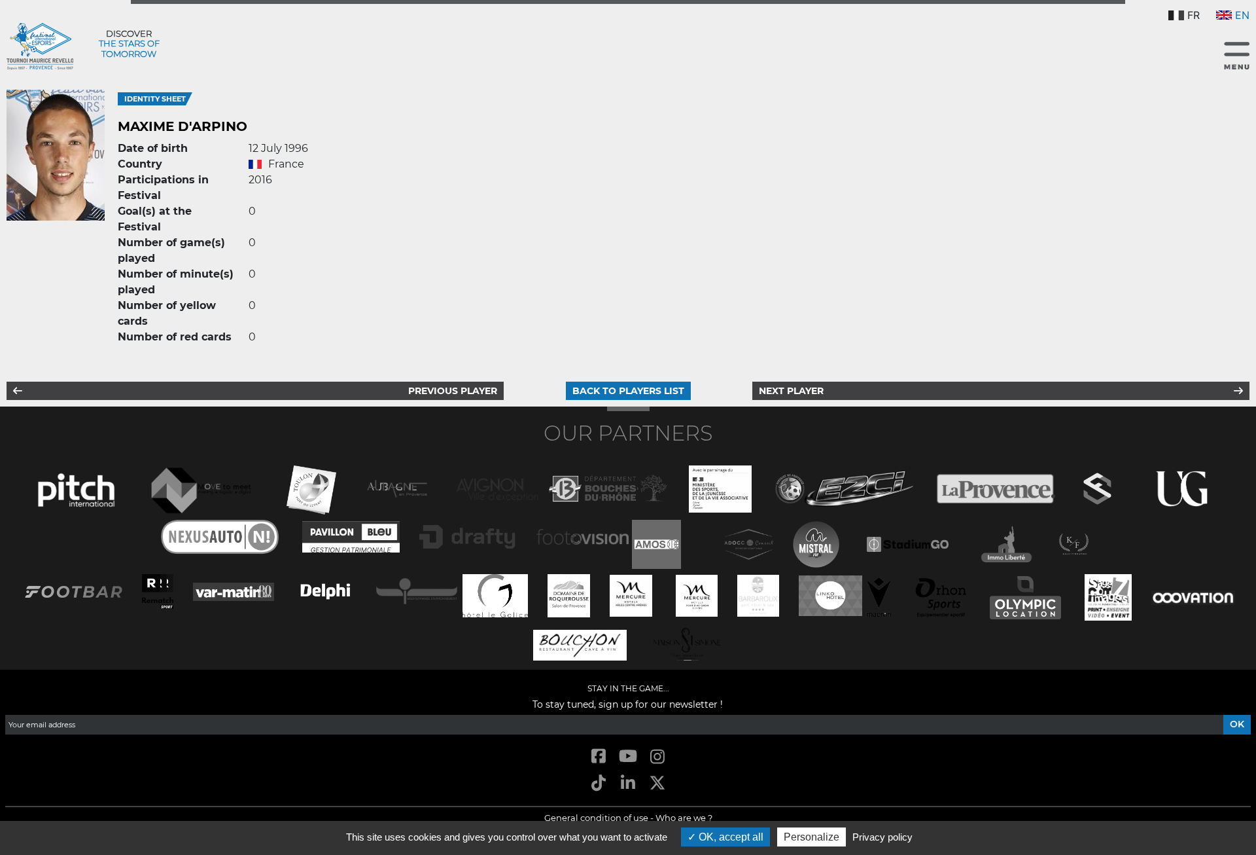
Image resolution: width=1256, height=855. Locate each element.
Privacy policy (882, 837)
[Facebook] (598, 757)
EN (1242, 15)
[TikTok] (598, 783)
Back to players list (628, 391)
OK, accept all (729, 837)
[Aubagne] (397, 487)
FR (1193, 15)
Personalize (811, 837)
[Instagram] (658, 757)
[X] (658, 783)
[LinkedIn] (628, 783)
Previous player (452, 391)
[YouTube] (628, 757)
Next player (791, 391)
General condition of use (596, 817)
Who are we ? (683, 817)
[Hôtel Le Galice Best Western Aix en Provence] (495, 594)
